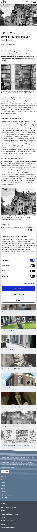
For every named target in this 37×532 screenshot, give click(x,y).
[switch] (32, 265)
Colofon (3, 517)
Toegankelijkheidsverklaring (9, 514)
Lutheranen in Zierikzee (8, 388)
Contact (3, 524)
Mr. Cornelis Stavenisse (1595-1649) (11, 369)
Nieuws (3, 488)
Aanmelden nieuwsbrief (8, 527)
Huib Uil (11, 44)
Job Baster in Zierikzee (8, 331)
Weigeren (18, 300)
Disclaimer (4, 504)
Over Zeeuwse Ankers (7, 521)
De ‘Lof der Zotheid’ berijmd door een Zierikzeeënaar (15, 445)
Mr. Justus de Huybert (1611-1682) (11, 407)
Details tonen (28, 283)
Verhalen (3, 480)
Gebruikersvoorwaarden (8, 507)
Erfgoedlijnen (4, 477)
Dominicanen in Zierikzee (8, 350)
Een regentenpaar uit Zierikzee (10, 426)
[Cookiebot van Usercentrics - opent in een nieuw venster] (27, 230)
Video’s (3, 482)
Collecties (3, 491)
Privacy (3, 511)
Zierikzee (4, 312)
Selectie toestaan (18, 294)
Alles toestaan (18, 288)
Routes (3, 485)
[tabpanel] (18, 13)
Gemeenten (5, 471)
